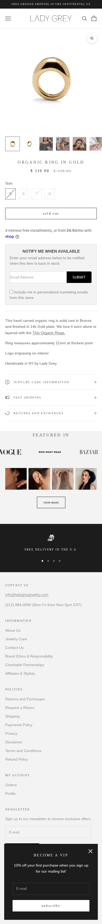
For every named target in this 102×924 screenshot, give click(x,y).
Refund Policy (16, 759)
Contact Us (14, 647)
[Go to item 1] (12, 144)
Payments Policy (18, 725)
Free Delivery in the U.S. (51, 549)
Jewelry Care (16, 639)
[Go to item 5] (79, 144)
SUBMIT (79, 277)
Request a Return (20, 708)
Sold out (51, 213)
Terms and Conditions (23, 751)
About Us (12, 630)
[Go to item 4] (62, 144)
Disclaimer (13, 742)
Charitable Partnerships (24, 665)
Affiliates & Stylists (20, 673)
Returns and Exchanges (25, 699)
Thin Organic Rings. (48, 333)
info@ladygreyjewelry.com (26, 595)
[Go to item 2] (29, 144)
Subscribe (51, 906)
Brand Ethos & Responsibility (29, 656)
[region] (51, 543)
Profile (10, 793)
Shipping (12, 716)
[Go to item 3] (46, 144)
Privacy (11, 733)
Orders (11, 785)
